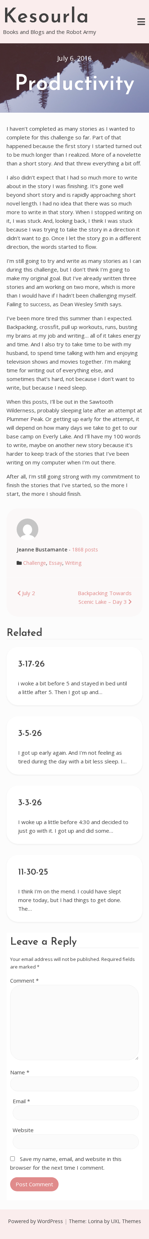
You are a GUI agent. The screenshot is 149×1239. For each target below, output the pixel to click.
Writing (73, 562)
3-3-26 (30, 803)
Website (23, 1130)
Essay (55, 562)
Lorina (95, 1221)
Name (19, 1072)
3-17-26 (31, 664)
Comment (24, 980)
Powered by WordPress (35, 1221)
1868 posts (85, 549)
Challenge (34, 562)
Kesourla (46, 17)
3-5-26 (30, 733)
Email (21, 1101)
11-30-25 (33, 872)
